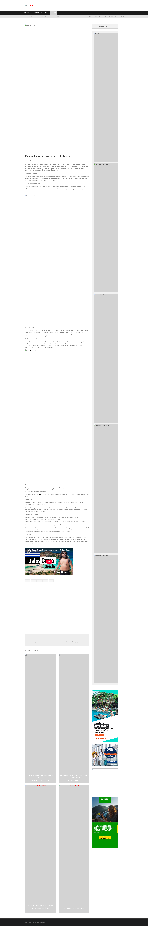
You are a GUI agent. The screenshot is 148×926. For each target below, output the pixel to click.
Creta (33, 581)
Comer (26, 13)
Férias (39, 581)
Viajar (53, 13)
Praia (51, 581)
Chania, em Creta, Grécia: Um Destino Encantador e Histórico (73, 642)
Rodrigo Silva (31, 160)
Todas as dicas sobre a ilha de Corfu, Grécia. (48, 16)
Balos (27, 581)
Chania (40, 494)
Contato (121, 16)
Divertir (45, 13)
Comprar (35, 13)
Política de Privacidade (110, 16)
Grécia (45, 581)
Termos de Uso (98, 16)
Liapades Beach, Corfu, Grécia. (74, 908)
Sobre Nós (89, 16)
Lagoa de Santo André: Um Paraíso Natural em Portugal (41, 642)
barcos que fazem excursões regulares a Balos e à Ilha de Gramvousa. (65, 506)
